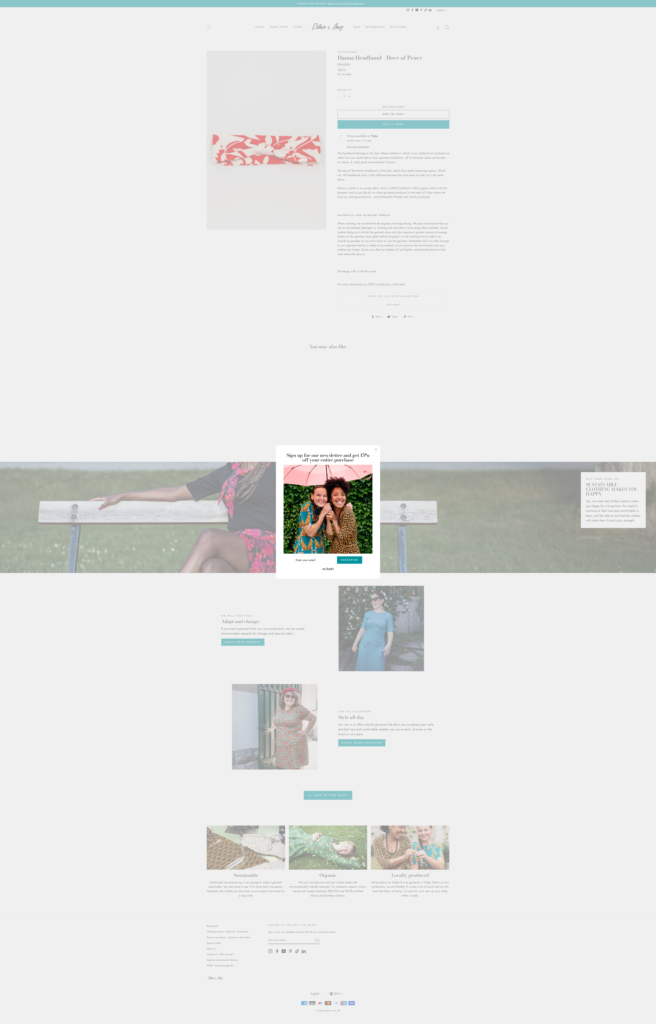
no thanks (328, 569)
